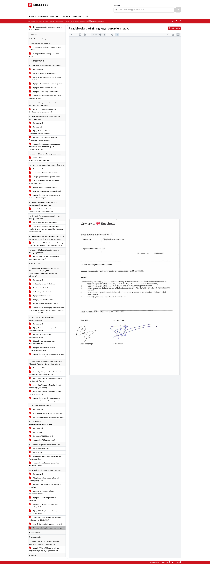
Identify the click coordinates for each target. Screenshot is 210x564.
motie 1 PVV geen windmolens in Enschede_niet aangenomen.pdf (42, 111)
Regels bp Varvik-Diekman (41, 288)
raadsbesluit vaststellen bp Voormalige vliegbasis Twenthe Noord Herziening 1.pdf (44, 399)
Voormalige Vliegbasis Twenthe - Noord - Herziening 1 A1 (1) (45, 393)
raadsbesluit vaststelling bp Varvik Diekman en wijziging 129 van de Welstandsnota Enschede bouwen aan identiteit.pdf (46, 310)
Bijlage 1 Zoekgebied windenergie (44, 73)
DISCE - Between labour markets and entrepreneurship (44, 182)
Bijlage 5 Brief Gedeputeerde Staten (45, 92)
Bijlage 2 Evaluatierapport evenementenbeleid (40, 336)
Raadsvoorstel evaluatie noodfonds (45, 223)
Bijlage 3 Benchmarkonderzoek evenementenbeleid (42, 342)
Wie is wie (66, 16)
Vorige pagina (175, 28)
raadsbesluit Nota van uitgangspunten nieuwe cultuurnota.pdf (44, 196)
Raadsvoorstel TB (38, 368)
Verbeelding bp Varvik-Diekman (43, 284)
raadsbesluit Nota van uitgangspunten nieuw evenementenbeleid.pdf (46, 355)
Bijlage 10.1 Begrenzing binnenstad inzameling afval (43, 505)
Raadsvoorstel (37, 69)
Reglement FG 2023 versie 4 (42, 436)
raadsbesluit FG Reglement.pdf (43, 440)
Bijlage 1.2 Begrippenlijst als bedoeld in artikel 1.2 (45, 486)
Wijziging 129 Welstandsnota (42, 300)
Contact (86, 16)
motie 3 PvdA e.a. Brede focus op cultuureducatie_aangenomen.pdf (42, 210)
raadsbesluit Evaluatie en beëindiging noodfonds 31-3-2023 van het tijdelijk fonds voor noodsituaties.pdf (46, 229)
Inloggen (176, 562)
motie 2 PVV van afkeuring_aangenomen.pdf (39, 159)
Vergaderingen (43, 16)
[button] (178, 9)
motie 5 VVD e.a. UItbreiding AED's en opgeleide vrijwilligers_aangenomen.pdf (44, 549)
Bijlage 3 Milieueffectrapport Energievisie (47, 84)
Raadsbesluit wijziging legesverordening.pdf (48, 417)
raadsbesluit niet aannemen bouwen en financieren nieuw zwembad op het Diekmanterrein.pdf (45, 146)
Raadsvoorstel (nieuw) (40, 448)
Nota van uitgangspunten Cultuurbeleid (46, 191)
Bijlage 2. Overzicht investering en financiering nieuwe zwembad (43, 139)
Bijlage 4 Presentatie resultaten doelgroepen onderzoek (42, 349)
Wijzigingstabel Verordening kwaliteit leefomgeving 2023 (44, 479)
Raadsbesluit (37, 127)
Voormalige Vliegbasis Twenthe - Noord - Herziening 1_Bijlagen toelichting (45, 373)
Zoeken (116, 5)
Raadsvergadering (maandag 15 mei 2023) (66, 21)
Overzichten (54, 16)
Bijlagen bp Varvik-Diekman (42, 296)
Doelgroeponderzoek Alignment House (46, 177)
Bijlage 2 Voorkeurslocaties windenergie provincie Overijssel (45, 78)
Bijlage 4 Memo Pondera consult (44, 88)
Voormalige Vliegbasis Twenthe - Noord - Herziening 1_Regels (45, 380)
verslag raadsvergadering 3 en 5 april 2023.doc (44, 55)
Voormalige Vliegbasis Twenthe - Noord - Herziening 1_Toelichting (45, 386)
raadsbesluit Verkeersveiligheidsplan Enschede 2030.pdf (44, 464)
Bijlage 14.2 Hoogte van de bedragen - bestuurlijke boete (44, 512)
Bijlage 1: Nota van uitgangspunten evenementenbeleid (43, 329)
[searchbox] (144, 9)
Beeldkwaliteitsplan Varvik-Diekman (45, 304)
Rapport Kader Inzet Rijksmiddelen (44, 187)
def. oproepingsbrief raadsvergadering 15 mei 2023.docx (45, 28)
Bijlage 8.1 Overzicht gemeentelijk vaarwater (43, 499)
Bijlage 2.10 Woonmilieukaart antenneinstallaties (41, 492)
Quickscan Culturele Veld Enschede (45, 173)
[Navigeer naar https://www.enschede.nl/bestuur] (38, 8)
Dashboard (32, 16)
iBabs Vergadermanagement (159, 562)
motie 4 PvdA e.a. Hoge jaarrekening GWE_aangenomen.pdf (44, 258)
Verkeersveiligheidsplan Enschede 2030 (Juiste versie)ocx (45, 458)
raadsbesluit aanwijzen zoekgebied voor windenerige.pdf (45, 97)
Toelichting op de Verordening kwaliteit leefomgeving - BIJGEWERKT (45, 519)
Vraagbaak (77, 16)
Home (40, 21)
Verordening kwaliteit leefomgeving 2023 (47, 524)
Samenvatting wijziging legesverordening (47, 413)
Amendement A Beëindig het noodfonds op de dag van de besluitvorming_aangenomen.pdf (46, 244)
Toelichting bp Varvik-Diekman (43, 292)
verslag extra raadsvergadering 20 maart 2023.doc (45, 48)
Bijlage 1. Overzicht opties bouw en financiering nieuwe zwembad (43, 132)
